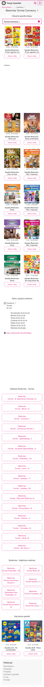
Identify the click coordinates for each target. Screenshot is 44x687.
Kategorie (8, 668)
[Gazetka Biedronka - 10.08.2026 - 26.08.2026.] (32, 229)
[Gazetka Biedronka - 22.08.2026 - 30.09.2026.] (12, 194)
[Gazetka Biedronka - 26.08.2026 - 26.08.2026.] (12, 122)
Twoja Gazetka (14, 3)
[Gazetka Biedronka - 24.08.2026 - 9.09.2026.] (32, 158)
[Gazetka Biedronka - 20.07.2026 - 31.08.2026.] (32, 264)
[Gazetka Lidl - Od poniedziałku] (11, 631)
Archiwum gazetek (11, 674)
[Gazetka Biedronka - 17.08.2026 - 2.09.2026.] (32, 194)
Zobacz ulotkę (12, 56)
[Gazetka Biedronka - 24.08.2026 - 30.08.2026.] (12, 36)
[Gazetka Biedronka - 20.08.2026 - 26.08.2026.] (32, 36)
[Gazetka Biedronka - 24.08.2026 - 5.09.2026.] (12, 158)
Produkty (7, 671)
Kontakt (7, 679)
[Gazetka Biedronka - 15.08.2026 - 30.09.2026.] (12, 229)
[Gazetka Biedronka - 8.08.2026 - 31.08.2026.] (12, 264)
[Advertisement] (22, 88)
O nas (6, 677)
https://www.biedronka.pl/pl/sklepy (18, 333)
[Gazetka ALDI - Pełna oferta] (33, 631)
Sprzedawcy (9, 666)
